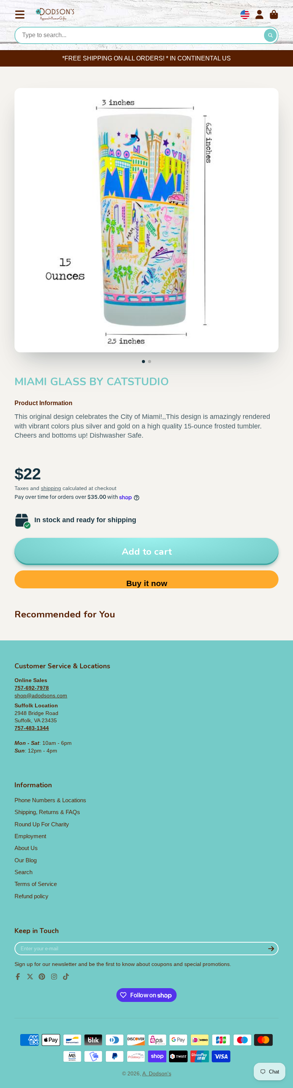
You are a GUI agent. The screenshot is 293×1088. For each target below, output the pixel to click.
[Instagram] (54, 976)
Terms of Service (35, 884)
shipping (51, 488)
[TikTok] (66, 976)
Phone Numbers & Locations (50, 800)
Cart (274, 14)
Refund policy (31, 896)
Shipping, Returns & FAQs (47, 812)
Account (259, 14)
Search (23, 872)
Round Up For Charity (41, 824)
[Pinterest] (42, 976)
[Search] (270, 35)
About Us (26, 848)
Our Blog (25, 860)
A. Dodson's (156, 1073)
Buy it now (146, 583)
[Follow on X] (30, 976)
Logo (55, 14)
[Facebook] (17, 976)
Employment (30, 836)
